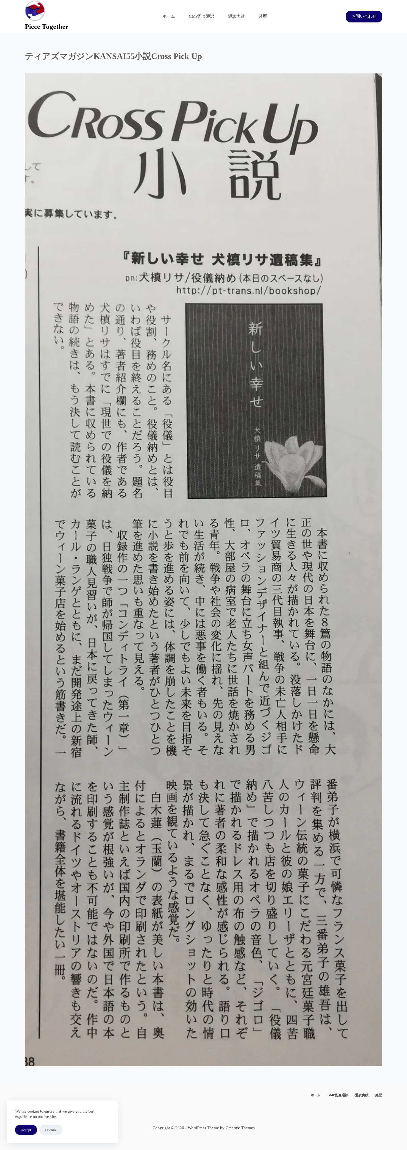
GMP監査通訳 (201, 16)
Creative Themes (240, 1128)
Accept (26, 1130)
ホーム (169, 16)
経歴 (263, 16)
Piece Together (46, 26)
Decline (51, 1130)
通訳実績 (236, 16)
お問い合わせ (364, 16)
